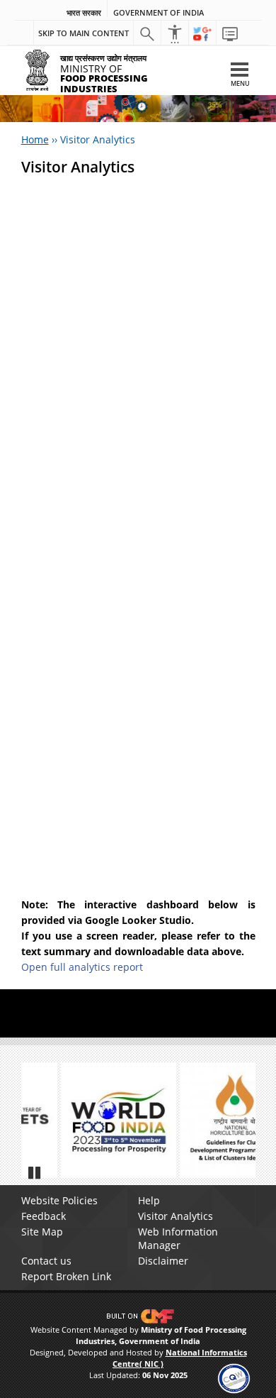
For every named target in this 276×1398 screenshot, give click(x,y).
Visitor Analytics (175, 1216)
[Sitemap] (230, 33)
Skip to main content (83, 33)
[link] (234, 1377)
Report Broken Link (66, 1276)
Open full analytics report (82, 967)
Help (149, 1200)
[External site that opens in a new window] (86, 1120)
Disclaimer (163, 1260)
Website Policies (59, 1200)
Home (35, 139)
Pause (35, 1172)
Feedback (43, 1216)
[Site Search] (147, 33)
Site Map (42, 1231)
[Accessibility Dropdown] (174, 33)
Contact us (46, 1260)
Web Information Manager (178, 1238)
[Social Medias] (202, 33)
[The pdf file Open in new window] (205, 1120)
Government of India (158, 13)
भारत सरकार (84, 13)
